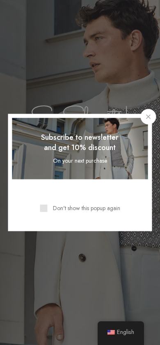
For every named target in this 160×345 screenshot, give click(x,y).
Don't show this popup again (86, 208)
